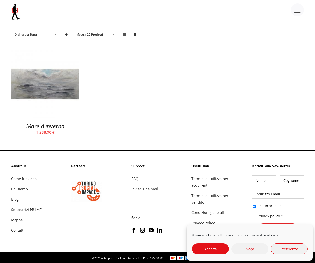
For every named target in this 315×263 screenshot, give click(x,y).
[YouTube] (151, 230)
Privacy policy (269, 216)
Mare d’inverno (45, 126)
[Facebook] (133, 230)
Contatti (17, 230)
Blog (15, 199)
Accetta (210, 249)
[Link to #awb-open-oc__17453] (297, 9)
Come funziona (24, 178)
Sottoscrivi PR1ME (26, 209)
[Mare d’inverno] (45, 53)
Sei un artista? (269, 205)
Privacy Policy (203, 222)
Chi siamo (20, 188)
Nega (250, 249)
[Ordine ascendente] (66, 34)
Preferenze (289, 249)
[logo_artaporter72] (16, 4)
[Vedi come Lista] (134, 34)
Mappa (17, 219)
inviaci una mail (144, 188)
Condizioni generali (207, 212)
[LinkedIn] (159, 230)
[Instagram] (142, 230)
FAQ (135, 178)
